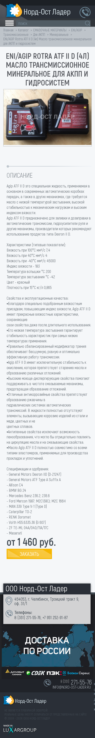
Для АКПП (39, 34)
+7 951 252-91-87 (55, 617)
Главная (8, 30)
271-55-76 (33, 617)
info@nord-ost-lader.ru (72, 687)
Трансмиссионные (15, 34)
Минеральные (59, 34)
